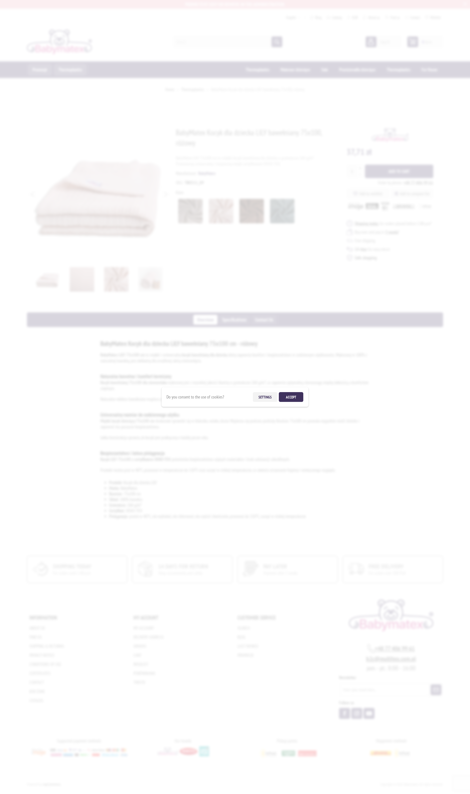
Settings (265, 397)
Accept (291, 397)
